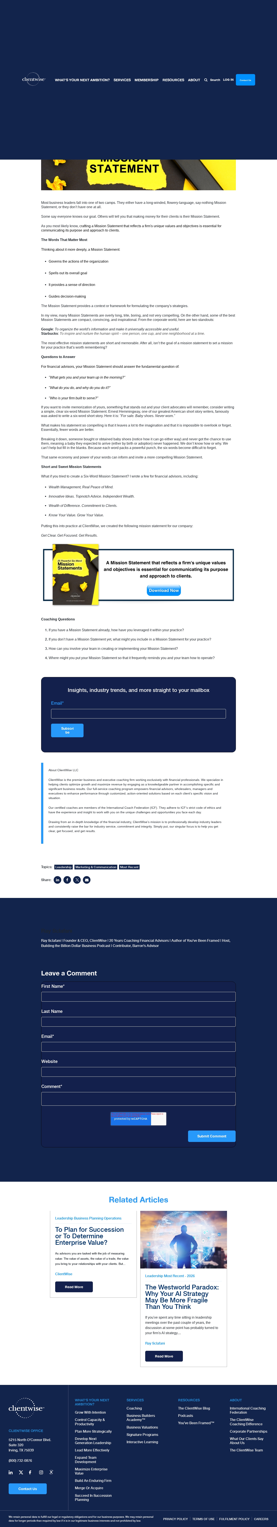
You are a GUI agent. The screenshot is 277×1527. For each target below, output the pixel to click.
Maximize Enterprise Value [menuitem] (91, 1471)
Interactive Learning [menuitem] (142, 1442)
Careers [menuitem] (261, 1519)
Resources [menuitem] (189, 1400)
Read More (74, 1287)
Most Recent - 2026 (179, 1276)
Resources (173, 80)
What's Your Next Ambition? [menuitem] (92, 1402)
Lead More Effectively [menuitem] (92, 1450)
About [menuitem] (236, 1400)
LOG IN (228, 79)
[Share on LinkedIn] (57, 880)
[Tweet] (77, 880)
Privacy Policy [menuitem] (175, 1519)
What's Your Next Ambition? (82, 80)
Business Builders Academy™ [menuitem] (141, 1418)
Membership (147, 80)
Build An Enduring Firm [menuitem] (93, 1481)
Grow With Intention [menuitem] (90, 1412)
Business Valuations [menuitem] (142, 1427)
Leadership (63, 867)
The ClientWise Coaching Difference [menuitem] (246, 1422)
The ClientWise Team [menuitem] (246, 1450)
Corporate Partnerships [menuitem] (248, 1431)
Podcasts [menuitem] (185, 1416)
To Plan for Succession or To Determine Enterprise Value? (89, 1236)
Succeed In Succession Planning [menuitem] (93, 1498)
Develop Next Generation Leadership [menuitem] (93, 1441)
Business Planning (88, 1218)
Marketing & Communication (96, 867)
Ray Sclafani (155, 1343)
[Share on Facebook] (67, 880)
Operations (112, 1218)
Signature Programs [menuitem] (142, 1435)
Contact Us (27, 1489)
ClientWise (63, 1274)
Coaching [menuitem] (134, 1408)
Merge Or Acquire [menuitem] (89, 1488)
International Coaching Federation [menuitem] (248, 1410)
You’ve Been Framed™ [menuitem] (196, 1423)
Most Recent (129, 867)
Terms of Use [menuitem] (203, 1519)
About (194, 80)
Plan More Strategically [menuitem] (93, 1431)
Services (122, 80)
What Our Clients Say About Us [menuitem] (246, 1441)
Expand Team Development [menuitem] (86, 1460)
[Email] (86, 880)
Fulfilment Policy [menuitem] (234, 1519)
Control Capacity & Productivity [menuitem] (90, 1422)
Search (214, 80)
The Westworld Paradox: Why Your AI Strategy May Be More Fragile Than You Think (182, 1296)
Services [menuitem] (135, 1400)
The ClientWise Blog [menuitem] (194, 1408)
